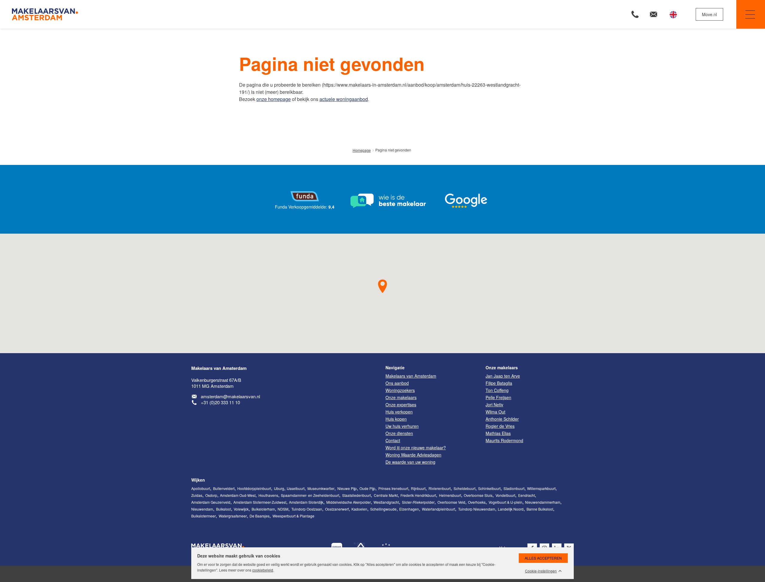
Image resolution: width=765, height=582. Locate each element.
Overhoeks (477, 502)
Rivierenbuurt (440, 488)
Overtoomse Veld (451, 502)
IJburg (279, 488)
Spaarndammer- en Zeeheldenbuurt (310, 495)
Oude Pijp (367, 488)
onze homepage (273, 99)
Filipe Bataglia (499, 383)
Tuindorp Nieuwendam (476, 508)
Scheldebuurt (464, 488)
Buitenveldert (224, 488)
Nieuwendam (202, 508)
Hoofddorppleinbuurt (254, 488)
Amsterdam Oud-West (237, 495)
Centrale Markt (386, 495)
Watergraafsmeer (233, 515)
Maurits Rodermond (504, 440)
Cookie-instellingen (541, 571)
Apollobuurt (200, 488)
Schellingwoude (383, 508)
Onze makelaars (502, 367)
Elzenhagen (409, 508)
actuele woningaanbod (343, 99)
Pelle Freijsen (498, 397)
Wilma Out (495, 412)
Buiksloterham (263, 508)
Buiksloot (223, 508)
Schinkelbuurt (489, 488)
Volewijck (241, 508)
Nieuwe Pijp (347, 488)
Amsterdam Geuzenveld (210, 502)
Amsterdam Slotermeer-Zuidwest (259, 502)
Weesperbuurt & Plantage (293, 515)
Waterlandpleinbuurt (438, 508)
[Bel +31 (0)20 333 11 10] (635, 14)
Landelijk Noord (511, 508)
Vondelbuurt (505, 495)
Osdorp (211, 495)
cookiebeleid (262, 569)
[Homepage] (196, 14)
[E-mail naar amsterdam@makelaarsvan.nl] (653, 14)
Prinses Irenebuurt (393, 488)
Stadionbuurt (514, 488)
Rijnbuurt (418, 488)
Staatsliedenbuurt (356, 495)
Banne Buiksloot (540, 508)
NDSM (283, 508)
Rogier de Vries (500, 426)
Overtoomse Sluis (478, 495)
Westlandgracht (386, 502)
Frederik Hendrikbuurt (418, 495)
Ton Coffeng (497, 390)
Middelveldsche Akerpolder (348, 502)
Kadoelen (359, 508)
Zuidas (196, 495)
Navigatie (750, 14)
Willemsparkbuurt (541, 488)
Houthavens (268, 495)
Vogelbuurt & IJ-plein (505, 502)
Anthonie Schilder (502, 419)
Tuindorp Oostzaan (306, 508)
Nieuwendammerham (542, 502)
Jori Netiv (494, 405)
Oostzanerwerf (337, 508)
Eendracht (526, 495)
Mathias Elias (498, 433)
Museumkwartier (320, 488)
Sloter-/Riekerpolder (418, 502)
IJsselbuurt (296, 488)
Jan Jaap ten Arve (503, 376)
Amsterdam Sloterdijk (306, 502)
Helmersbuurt (450, 495)
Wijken (198, 480)
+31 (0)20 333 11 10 (220, 402)
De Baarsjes (260, 515)
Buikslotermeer (203, 515)
